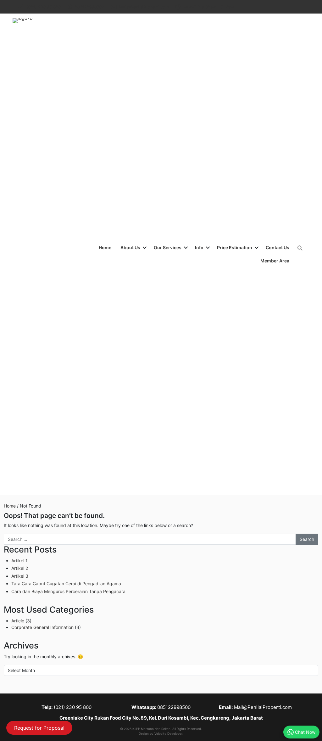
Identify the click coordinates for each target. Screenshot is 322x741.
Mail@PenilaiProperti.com (263, 707)
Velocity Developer (168, 733)
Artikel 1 (19, 560)
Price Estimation (234, 247)
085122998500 (174, 707)
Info (199, 247)
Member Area (274, 260)
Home (105, 247)
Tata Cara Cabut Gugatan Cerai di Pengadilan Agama (66, 583)
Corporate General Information (42, 627)
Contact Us (277, 247)
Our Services (167, 247)
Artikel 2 (19, 568)
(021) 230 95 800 (73, 707)
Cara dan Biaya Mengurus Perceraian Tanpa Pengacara (68, 591)
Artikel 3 (19, 576)
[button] (144, 247)
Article (17, 620)
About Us (130, 247)
